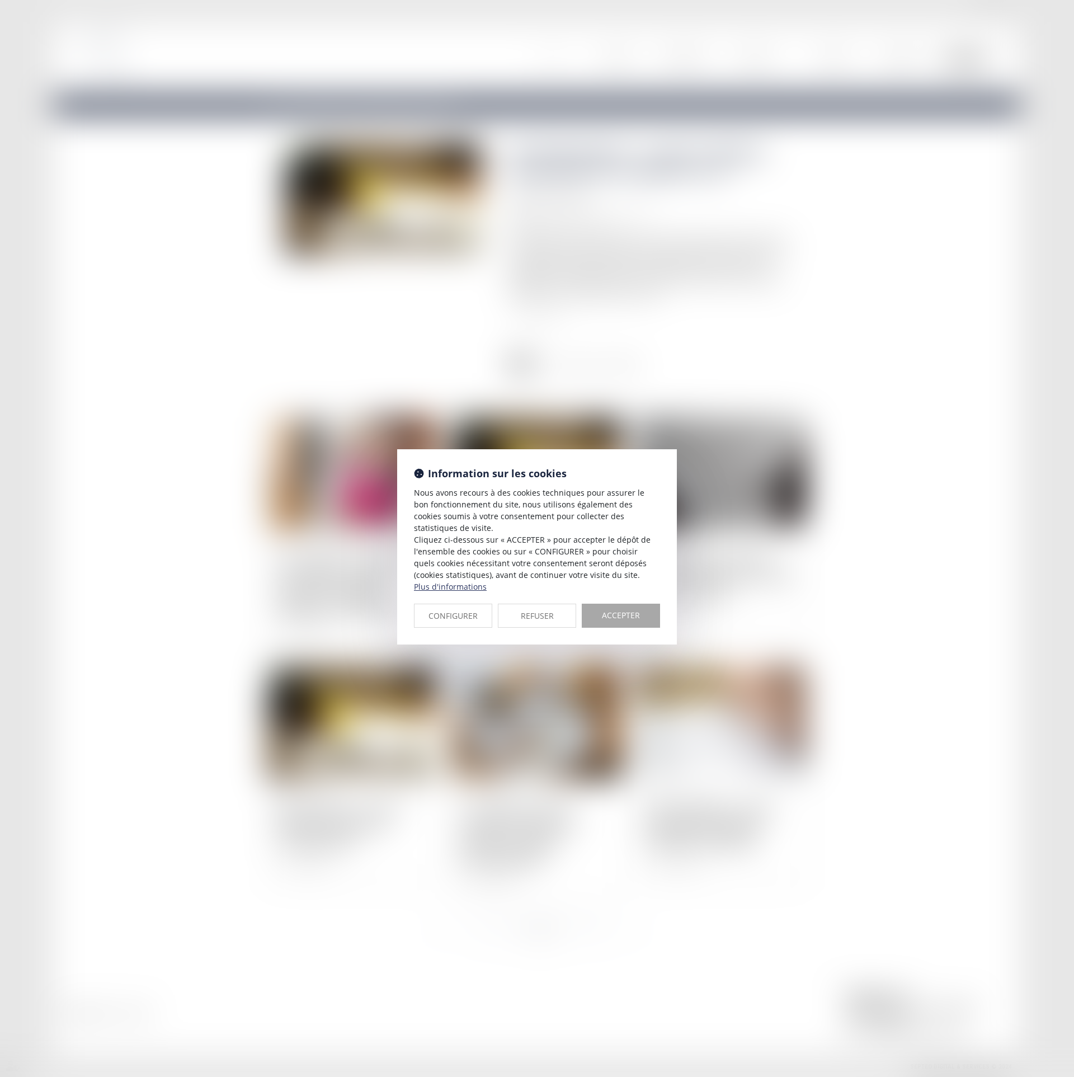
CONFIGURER (453, 615)
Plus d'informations (450, 586)
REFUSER (537, 615)
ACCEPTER (621, 615)
